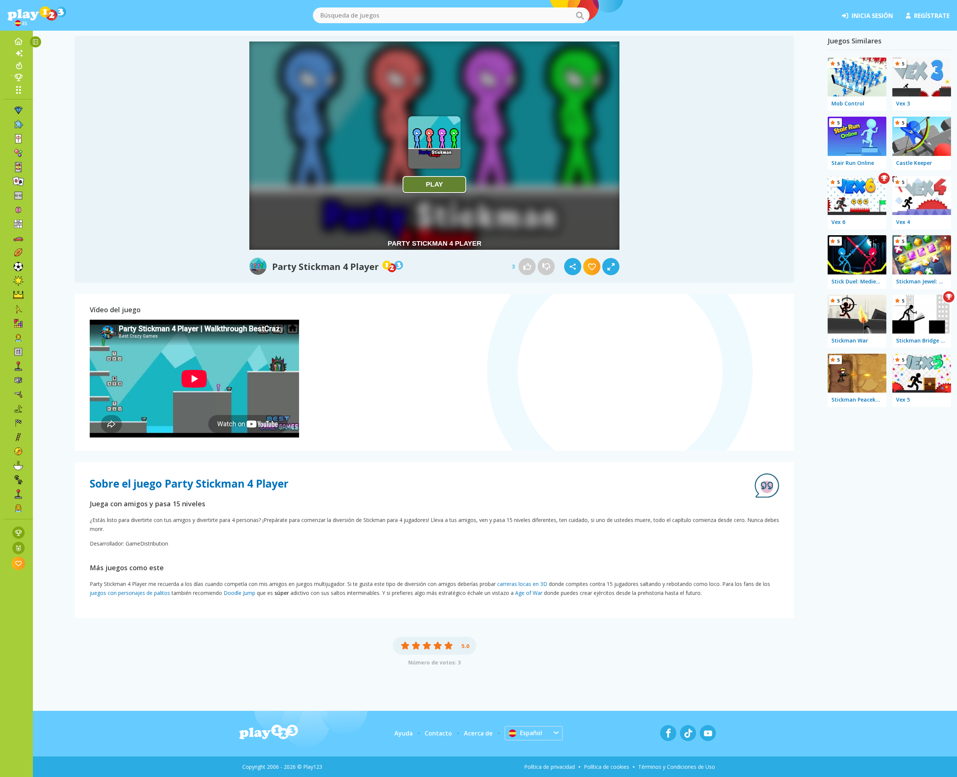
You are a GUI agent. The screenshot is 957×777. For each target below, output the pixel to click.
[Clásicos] (18, 409)
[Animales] (18, 480)
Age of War (528, 592)
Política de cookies (606, 766)
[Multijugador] (18, 494)
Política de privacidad (549, 766)
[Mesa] (18, 380)
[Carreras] (18, 423)
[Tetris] (18, 323)
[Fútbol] (18, 266)
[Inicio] (18, 41)
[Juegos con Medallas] (18, 548)
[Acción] (18, 394)
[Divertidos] (18, 281)
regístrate (932, 16)
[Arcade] (18, 366)
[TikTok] (688, 733)
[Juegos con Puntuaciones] (18, 532)
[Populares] (18, 65)
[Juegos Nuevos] (18, 53)
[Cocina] (18, 465)
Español (531, 733)
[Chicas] (18, 508)
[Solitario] (18, 181)
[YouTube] (708, 733)
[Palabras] (18, 352)
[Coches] (18, 238)
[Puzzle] (18, 124)
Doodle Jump (239, 592)
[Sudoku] (18, 224)
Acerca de (478, 733)
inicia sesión (872, 16)
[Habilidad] (18, 437)
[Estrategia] (18, 295)
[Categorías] (18, 89)
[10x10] (18, 195)
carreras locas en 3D (522, 583)
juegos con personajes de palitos (130, 592)
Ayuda (403, 733)
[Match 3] (18, 110)
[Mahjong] (18, 139)
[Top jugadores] (18, 77)
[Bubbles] (18, 153)
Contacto (438, 733)
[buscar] (580, 15)
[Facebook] (668, 733)
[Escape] (18, 309)
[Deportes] (18, 252)
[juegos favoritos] (18, 563)
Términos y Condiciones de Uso (676, 766)
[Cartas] (18, 167)
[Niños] (18, 338)
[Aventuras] (18, 451)
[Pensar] (18, 210)
